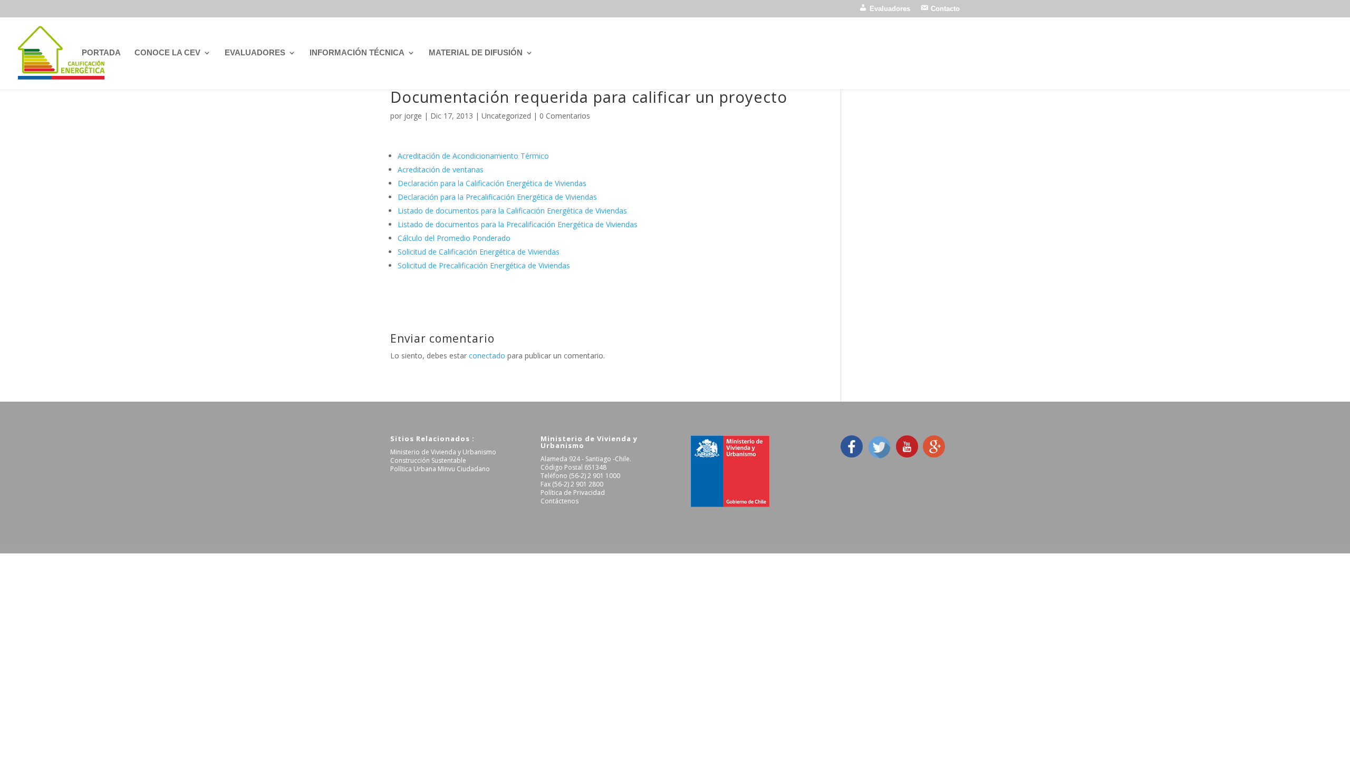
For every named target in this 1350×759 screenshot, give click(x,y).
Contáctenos (559, 501)
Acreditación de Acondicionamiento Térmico (473, 156)
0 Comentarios (564, 116)
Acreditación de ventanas (441, 169)
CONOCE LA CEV (167, 53)
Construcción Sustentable (428, 460)
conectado (487, 356)
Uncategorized (506, 116)
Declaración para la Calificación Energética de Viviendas (492, 183)
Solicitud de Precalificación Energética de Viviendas (484, 265)
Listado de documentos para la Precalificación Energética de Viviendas (518, 224)
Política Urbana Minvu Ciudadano (440, 468)
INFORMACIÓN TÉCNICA (357, 53)
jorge (413, 116)
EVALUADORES (255, 53)
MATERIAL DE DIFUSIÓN (476, 53)
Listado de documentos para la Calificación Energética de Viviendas (512, 211)
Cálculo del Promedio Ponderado (454, 238)
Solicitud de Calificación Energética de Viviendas (479, 252)
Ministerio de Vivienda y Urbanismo (443, 451)
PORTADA (101, 53)
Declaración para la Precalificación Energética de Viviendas (497, 197)
